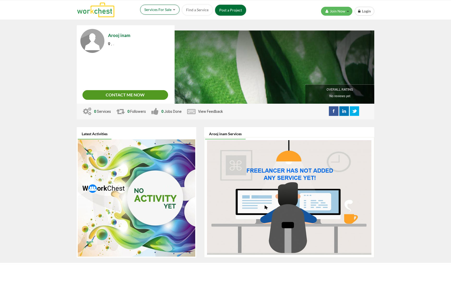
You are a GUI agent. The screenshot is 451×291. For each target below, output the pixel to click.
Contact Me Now (125, 94)
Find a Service (197, 10)
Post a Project (230, 10)
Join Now (338, 11)
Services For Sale (158, 9)
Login (365, 11)
